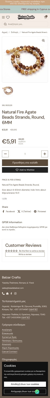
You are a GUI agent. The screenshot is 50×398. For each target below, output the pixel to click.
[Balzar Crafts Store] (26, 17)
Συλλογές (14, 32)
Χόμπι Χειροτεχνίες (10, 348)
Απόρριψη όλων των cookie (25, 391)
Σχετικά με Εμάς (9, 337)
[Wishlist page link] (8, 17)
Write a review (25, 254)
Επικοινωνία (7, 333)
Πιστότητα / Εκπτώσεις (12, 340)
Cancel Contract (9, 351)
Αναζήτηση (7, 329)
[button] (45, 17)
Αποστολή (6, 344)
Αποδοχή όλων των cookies (25, 384)
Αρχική (4, 32)
